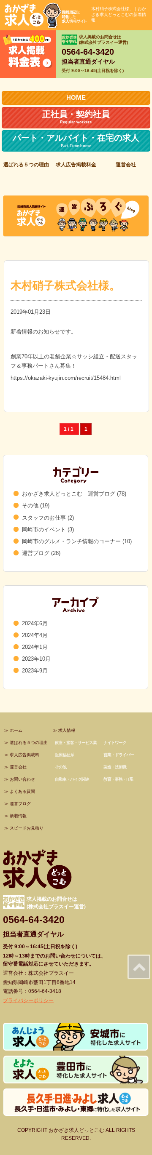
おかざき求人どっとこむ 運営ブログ (68, 494)
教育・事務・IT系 (118, 779)
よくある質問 (22, 791)
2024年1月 (35, 647)
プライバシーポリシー (28, 1000)
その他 (30, 505)
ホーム (16, 730)
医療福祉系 (64, 754)
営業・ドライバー (118, 754)
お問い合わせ (22, 779)
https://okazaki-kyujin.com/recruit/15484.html (66, 378)
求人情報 (66, 730)
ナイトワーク (114, 742)
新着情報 (18, 816)
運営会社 (126, 164)
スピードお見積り (26, 828)
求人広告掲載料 (24, 754)
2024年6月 (35, 623)
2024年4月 (35, 635)
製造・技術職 (114, 767)
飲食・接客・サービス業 (76, 742)
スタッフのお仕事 (44, 518)
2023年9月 (35, 670)
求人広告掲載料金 (76, 164)
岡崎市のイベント (44, 529)
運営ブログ (35, 553)
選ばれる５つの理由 (26, 164)
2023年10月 (36, 659)
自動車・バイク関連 (72, 779)
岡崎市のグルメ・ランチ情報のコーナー (71, 541)
